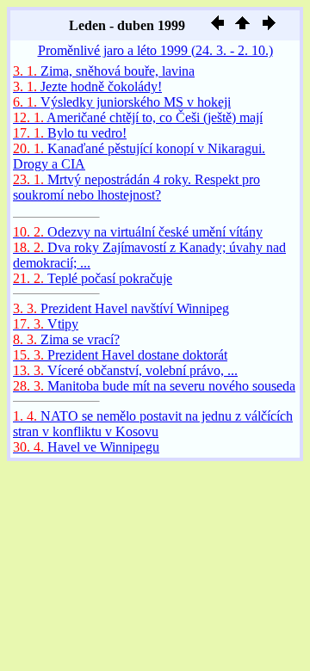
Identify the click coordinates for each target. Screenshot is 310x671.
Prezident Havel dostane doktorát (120, 355)
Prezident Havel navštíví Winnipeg (121, 308)
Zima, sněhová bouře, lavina (104, 71)
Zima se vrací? (66, 339)
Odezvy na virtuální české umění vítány (138, 232)
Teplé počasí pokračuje (92, 278)
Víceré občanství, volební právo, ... (125, 370)
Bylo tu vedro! (70, 133)
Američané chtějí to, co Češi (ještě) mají (138, 117)
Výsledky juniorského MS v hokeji (122, 102)
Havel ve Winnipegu (86, 447)
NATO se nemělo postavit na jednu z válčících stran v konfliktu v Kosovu (153, 424)
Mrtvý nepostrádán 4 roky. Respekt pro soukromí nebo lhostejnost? (136, 187)
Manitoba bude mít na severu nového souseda (154, 386)
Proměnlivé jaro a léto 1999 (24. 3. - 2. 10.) (155, 50)
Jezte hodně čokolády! (87, 86)
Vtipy (45, 324)
